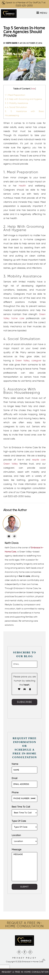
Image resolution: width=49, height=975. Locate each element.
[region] (24, 924)
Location (16, 835)
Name (15, 764)
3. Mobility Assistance (16, 103)
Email (14, 778)
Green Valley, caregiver (28, 360)
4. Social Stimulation (16, 107)
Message (16, 849)
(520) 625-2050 (24, 5)
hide (33, 88)
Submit (24, 886)
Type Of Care (19, 821)
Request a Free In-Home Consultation (25, 972)
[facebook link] (24, 951)
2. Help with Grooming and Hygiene (23, 99)
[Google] (19, 951)
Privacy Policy (25, 958)
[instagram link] (30, 951)
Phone (15, 792)
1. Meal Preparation (15, 95)
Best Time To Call (21, 806)
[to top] (43, 958)
